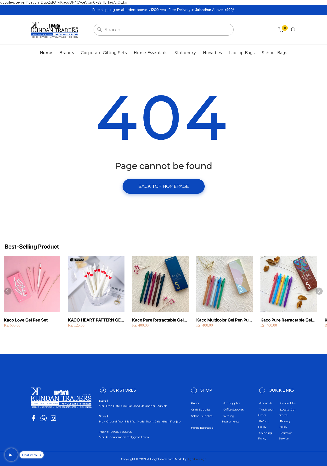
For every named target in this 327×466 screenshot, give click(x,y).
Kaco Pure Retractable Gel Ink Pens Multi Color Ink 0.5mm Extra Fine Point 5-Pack (158, 320)
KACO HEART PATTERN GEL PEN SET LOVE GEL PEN (95, 320)
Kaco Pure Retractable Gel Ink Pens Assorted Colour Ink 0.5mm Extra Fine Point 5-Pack (288, 320)
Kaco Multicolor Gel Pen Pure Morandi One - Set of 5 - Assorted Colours (224, 320)
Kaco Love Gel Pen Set (26, 319)
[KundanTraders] (55, 29)
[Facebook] (34, 418)
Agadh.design (196, 459)
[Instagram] (53, 418)
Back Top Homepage (163, 186)
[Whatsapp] (43, 418)
